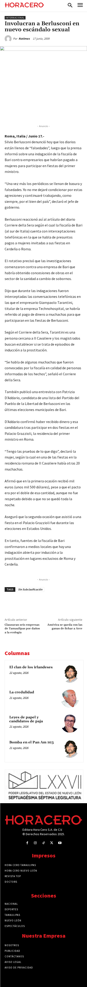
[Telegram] (56, 112)
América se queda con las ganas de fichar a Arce (64, 626)
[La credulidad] (70, 699)
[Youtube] (60, 843)
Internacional (15, 17)
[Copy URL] (66, 112)
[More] (77, 112)
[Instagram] (35, 843)
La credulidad (21, 692)
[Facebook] (24, 112)
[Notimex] (9, 38)
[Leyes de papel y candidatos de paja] (70, 724)
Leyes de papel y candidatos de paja (26, 719)
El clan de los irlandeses (31, 667)
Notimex (24, 39)
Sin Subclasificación (30, 589)
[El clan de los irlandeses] (70, 674)
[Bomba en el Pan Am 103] (70, 749)
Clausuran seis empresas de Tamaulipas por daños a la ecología (22, 628)
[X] (34, 112)
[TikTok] (43, 843)
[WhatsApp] (45, 112)
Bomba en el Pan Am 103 (31, 742)
